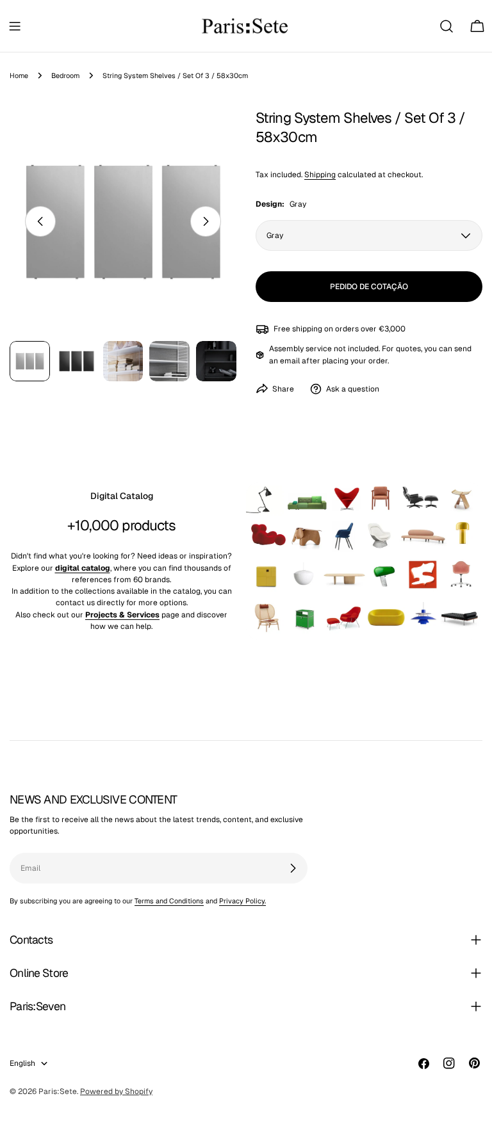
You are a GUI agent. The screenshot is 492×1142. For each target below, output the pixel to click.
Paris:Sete (57, 1091)
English (22, 1063)
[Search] (446, 26)
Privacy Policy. (242, 900)
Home (19, 75)
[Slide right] (205, 221)
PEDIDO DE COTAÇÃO (369, 287)
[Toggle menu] (15, 26)
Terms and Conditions (169, 900)
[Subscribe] (292, 868)
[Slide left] (40, 221)
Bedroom (65, 75)
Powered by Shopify (116, 1091)
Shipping (320, 175)
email (290, 361)
